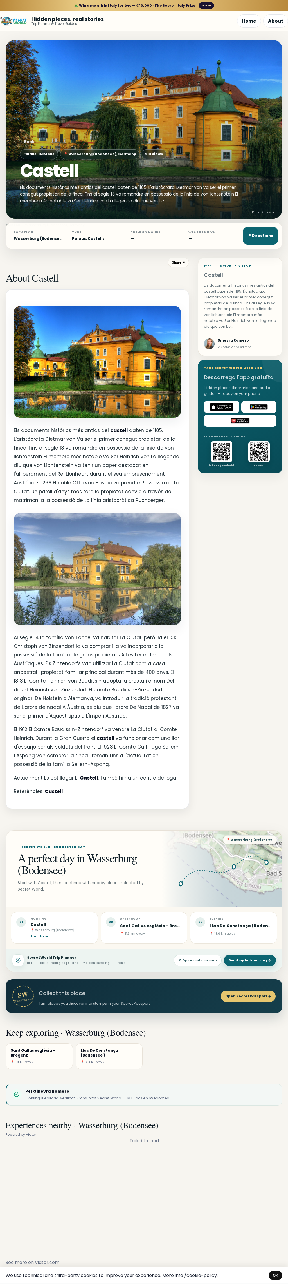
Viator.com (47, 1262)
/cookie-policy (200, 1275)
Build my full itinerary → (250, 960)
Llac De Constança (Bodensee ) (244, 926)
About (275, 21)
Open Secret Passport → (248, 996)
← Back (27, 142)
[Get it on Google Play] (259, 407)
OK (275, 1275)
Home (249, 21)
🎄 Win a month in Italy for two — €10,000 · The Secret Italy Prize (142, 5)
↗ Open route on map (198, 960)
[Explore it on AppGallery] (240, 421)
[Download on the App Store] (221, 407)
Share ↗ (178, 262)
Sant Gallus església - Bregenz (154, 926)
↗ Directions (260, 235)
